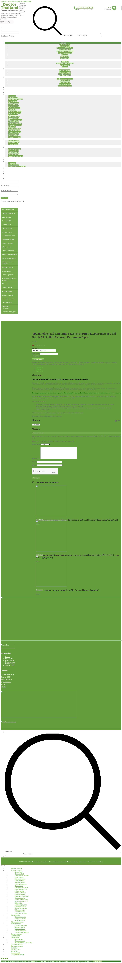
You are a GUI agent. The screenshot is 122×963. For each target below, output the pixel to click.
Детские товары (7, 291)
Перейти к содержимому (23, 1)
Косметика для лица (22, 6)
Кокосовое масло (7, 267)
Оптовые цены (40, 345)
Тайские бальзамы (8, 250)
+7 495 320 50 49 (85, 7)
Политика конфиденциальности (40, 861)
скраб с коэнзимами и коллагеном (43, 364)
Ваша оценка (36, 444)
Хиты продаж (6, 217)
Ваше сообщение (6, 190)
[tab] (78, 368)
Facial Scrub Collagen (76, 362)
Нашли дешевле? (38, 359)
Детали (38, 369)
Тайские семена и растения (7, 262)
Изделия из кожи (7, 295)
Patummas (87, 362)
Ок (94, 961)
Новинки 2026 (6, 221)
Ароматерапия (6, 271)
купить (93, 362)
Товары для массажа (8, 299)
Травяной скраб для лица (76, 364)
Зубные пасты (6, 247)
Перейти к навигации (8, 1)
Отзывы (3, 687)
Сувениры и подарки (9, 312)
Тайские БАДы (7, 228)
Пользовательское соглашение (58, 861)
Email (34, 465)
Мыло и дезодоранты (9, 258)
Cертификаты (6, 224)
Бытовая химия (7, 287)
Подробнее (98, 961)
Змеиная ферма (7, 232)
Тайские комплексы (8, 213)
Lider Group (100, 861)
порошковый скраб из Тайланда (106, 362)
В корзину (36, 355)
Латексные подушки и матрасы (9, 279)
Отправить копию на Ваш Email (11, 201)
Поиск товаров (67, 35)
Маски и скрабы (21, 9)
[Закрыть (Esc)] (1, 958)
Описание (39, 367)
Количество (36, 353)
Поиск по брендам (8, 209)
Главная (21, 3)
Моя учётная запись (11, 731)
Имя (34, 462)
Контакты (4, 684)
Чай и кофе (5, 284)
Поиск (7, 732)
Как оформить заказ (7, 674)
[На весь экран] (5, 958)
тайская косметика (61, 364)
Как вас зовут (5, 185)
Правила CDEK (6, 677)
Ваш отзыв (36, 458)
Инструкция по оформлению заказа (76, 861)
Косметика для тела (8, 239)
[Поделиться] (3, 958)
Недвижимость (6, 682)
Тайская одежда (7, 302)
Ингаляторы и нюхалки (9, 254)
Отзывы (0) (39, 371)
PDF (118, 421)
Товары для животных (5, 307)
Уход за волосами (7, 243)
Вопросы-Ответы (6, 679)
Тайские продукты (8, 275)
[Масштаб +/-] (7, 958)
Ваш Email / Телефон (8, 36)
